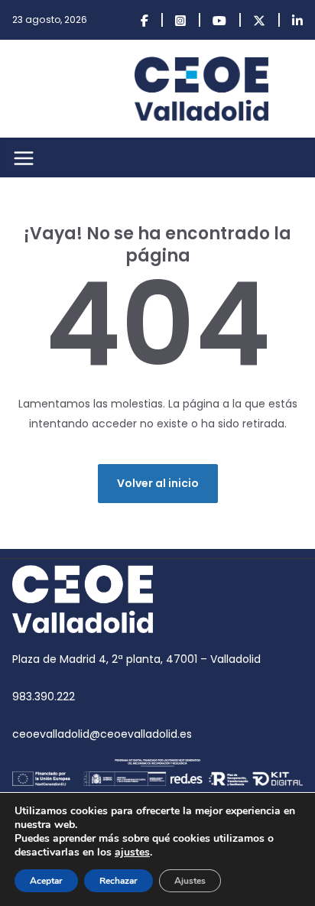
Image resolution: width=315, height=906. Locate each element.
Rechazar (118, 881)
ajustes (132, 852)
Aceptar (46, 881)
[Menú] (23, 158)
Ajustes (190, 881)
